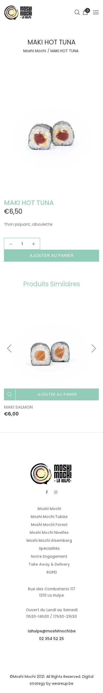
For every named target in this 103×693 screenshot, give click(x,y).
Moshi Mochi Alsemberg (49, 540)
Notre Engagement (49, 556)
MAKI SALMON (18, 407)
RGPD (51, 572)
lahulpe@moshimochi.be (52, 631)
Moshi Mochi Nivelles (49, 532)
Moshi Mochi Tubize (49, 516)
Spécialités (49, 548)
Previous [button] (9, 348)
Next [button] (93, 348)
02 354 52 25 (51, 638)
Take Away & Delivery (49, 564)
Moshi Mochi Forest (49, 524)
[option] (51, 134)
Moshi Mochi (34, 50)
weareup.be (62, 683)
